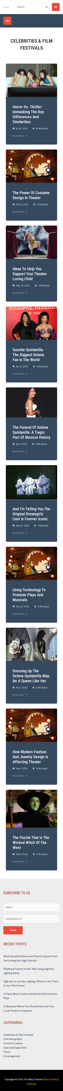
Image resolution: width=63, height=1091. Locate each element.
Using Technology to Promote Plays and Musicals (29, 595)
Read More (18, 136)
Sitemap (31, 1083)
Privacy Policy (51, 1079)
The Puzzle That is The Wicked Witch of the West (31, 842)
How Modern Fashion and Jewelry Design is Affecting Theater (30, 757)
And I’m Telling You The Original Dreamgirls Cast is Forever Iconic (31, 514)
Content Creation (13, 1043)
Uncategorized (11, 1056)
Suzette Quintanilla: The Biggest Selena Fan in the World (28, 354)
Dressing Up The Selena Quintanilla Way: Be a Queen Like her (31, 676)
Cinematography (12, 1039)
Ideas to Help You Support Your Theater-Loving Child (30, 274)
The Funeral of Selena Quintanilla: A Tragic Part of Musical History (31, 432)
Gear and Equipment (15, 1047)
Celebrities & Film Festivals (18, 1034)
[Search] (46, 7)
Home (6, 1051)
